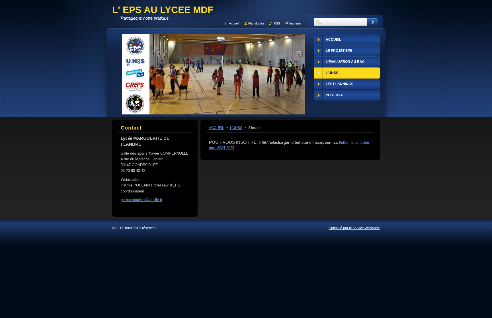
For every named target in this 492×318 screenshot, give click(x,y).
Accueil (234, 23)
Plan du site (256, 23)
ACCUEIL (216, 128)
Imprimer (295, 23)
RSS (277, 23)
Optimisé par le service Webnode (354, 228)
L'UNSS (236, 128)
